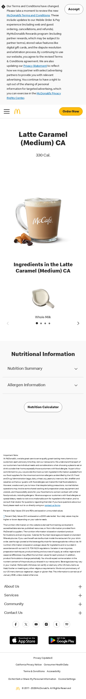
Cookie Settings (67, 679)
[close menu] (7, 111)
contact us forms (52, 506)
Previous (8, 323)
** (4, 516)
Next (78, 323)
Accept (74, 9)
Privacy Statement (35, 66)
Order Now (71, 112)
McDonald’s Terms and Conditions (28, 15)
